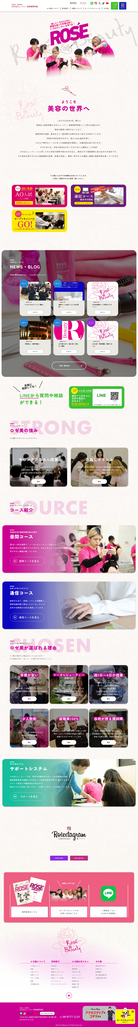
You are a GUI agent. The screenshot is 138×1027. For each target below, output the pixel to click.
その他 (106, 8)
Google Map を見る (48, 1013)
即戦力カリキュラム (57, 972)
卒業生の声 (75, 981)
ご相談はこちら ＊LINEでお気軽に (108, 912)
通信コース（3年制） (58, 978)
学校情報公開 (35, 984)
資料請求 (73, 3)
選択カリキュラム (57, 975)
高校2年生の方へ (101, 966)
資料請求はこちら (29, 912)
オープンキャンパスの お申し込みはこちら (68, 912)
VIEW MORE (59, 858)
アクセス (83, 3)
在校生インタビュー (78, 978)
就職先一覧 (75, 984)
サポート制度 (35, 978)
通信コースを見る (29, 617)
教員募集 (98, 972)
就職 (32, 981)
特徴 (32, 969)
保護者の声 (75, 987)
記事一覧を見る (64, 366)
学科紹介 (65, 8)
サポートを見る (29, 796)
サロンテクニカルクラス (59, 984)
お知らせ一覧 (76, 972)
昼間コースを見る (29, 561)
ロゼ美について (53, 8)
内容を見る (35, 312)
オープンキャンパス (92, 8)
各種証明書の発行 (101, 978)
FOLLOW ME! (79, 858)
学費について (77, 8)
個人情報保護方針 (101, 975)
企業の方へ (99, 969)
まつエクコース (56, 981)
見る (38, 481)
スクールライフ (77, 975)
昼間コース (54, 969)
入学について (35, 972)
